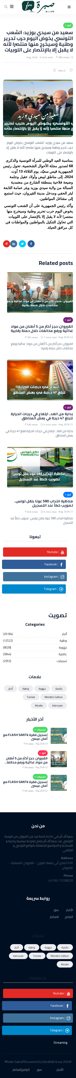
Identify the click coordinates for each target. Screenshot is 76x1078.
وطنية (63, 640)
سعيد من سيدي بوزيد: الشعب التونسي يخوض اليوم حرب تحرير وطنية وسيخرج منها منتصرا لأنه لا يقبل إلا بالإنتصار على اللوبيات (38, 41)
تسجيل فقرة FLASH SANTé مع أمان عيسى (25, 737)
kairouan (57, 705)
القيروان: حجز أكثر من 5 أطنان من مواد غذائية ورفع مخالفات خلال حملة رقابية (42, 328)
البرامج (69, 917)
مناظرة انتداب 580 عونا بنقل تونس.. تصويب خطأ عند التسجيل (43, 503)
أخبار (64, 634)
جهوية (63, 647)
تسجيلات (62, 661)
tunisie (31, 697)
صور (56, 910)
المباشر (54, 917)
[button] (69, 7)
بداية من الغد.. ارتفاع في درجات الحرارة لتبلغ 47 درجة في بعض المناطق (42, 415)
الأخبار (69, 910)
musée (39, 705)
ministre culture (54, 697)
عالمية (63, 654)
